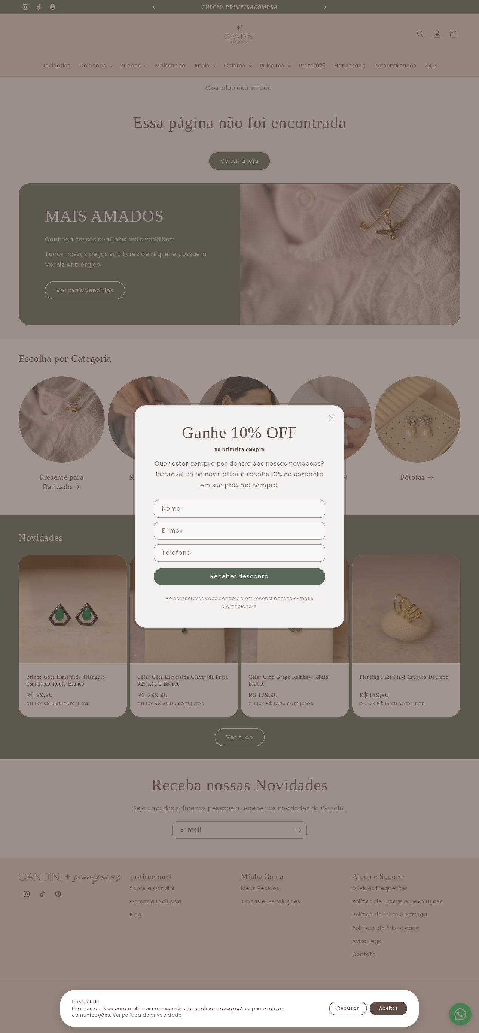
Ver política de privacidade (147, 1015)
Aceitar (388, 1008)
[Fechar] (332, 417)
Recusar (348, 1008)
